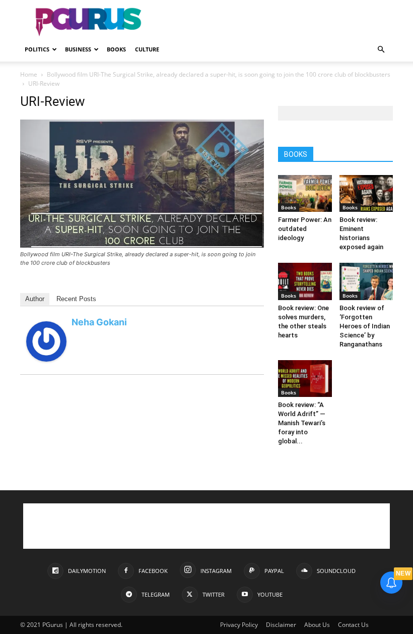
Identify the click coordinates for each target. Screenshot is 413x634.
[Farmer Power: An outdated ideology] (305, 193)
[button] (381, 49)
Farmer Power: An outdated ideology (304, 229)
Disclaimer (281, 624)
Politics (37, 49)
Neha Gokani (99, 322)
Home (28, 74)
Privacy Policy (239, 624)
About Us (317, 624)
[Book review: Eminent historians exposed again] (366, 193)
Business (78, 49)
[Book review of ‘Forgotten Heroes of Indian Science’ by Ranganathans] (366, 281)
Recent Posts (76, 299)
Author (34, 299)
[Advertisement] (274, 22)
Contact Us (353, 624)
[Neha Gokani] (46, 359)
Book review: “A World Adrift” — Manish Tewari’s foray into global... (301, 423)
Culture (147, 49)
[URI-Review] (142, 245)
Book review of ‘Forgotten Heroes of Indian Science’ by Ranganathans (364, 326)
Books (116, 49)
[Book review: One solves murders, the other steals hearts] (305, 281)
